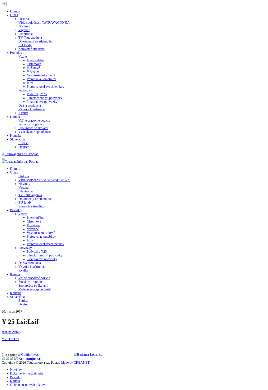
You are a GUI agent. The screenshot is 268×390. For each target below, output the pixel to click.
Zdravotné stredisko (31, 49)
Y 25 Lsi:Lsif (10, 339)
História (23, 19)
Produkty (16, 52)
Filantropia (25, 34)
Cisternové (34, 64)
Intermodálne (35, 60)
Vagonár (24, 30)
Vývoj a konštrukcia (31, 109)
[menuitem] (17, 139)
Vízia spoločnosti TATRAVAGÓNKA (44, 22)
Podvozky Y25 (37, 94)
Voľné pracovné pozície (34, 120)
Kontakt (15, 135)
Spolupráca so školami (33, 128)
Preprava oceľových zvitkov (45, 86)
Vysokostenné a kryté (41, 75)
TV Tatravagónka (30, 37)
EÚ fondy (25, 45)
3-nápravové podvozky (42, 101)
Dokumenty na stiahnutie (35, 41)
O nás (14, 15)
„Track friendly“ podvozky (44, 98)
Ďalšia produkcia (29, 105)
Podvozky (25, 90)
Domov (15, 11)
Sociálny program (30, 124)
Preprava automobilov (41, 79)
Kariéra (15, 116)
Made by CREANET (75, 362)
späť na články (11, 332)
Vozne (22, 56)
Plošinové (33, 68)
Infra (30, 83)
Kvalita (23, 113)
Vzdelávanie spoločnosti (34, 132)
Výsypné (33, 71)
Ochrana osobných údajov (27, 384)
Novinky (24, 26)
